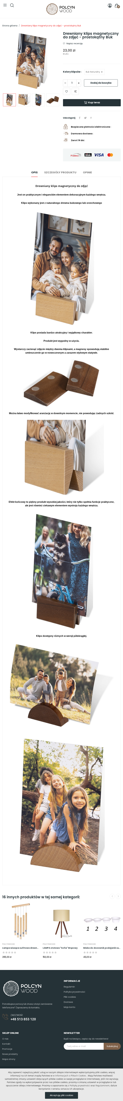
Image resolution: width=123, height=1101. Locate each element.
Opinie (87, 172)
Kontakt (6, 1043)
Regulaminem (103, 1085)
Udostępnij (79, 118)
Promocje (7, 1048)
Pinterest (91, 118)
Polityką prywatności (80, 1085)
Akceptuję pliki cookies (61, 1095)
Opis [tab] (34, 172)
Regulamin (69, 986)
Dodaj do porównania (75, 91)
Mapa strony (8, 1059)
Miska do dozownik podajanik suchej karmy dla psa (102, 948)
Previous (9, 61)
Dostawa (68, 1002)
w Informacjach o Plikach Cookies (69, 1075)
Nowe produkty (10, 1054)
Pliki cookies (70, 996)
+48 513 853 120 (23, 1019)
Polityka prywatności (74, 991)
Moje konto (69, 1007)
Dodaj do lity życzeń (66, 91)
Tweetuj (85, 118)
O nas (5, 1038)
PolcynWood (8, 944)
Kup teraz (94, 102)
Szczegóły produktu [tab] (60, 172)
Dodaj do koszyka (100, 82)
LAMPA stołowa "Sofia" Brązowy (60, 948)
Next (53, 61)
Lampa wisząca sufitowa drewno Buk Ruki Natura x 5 (21, 948)
